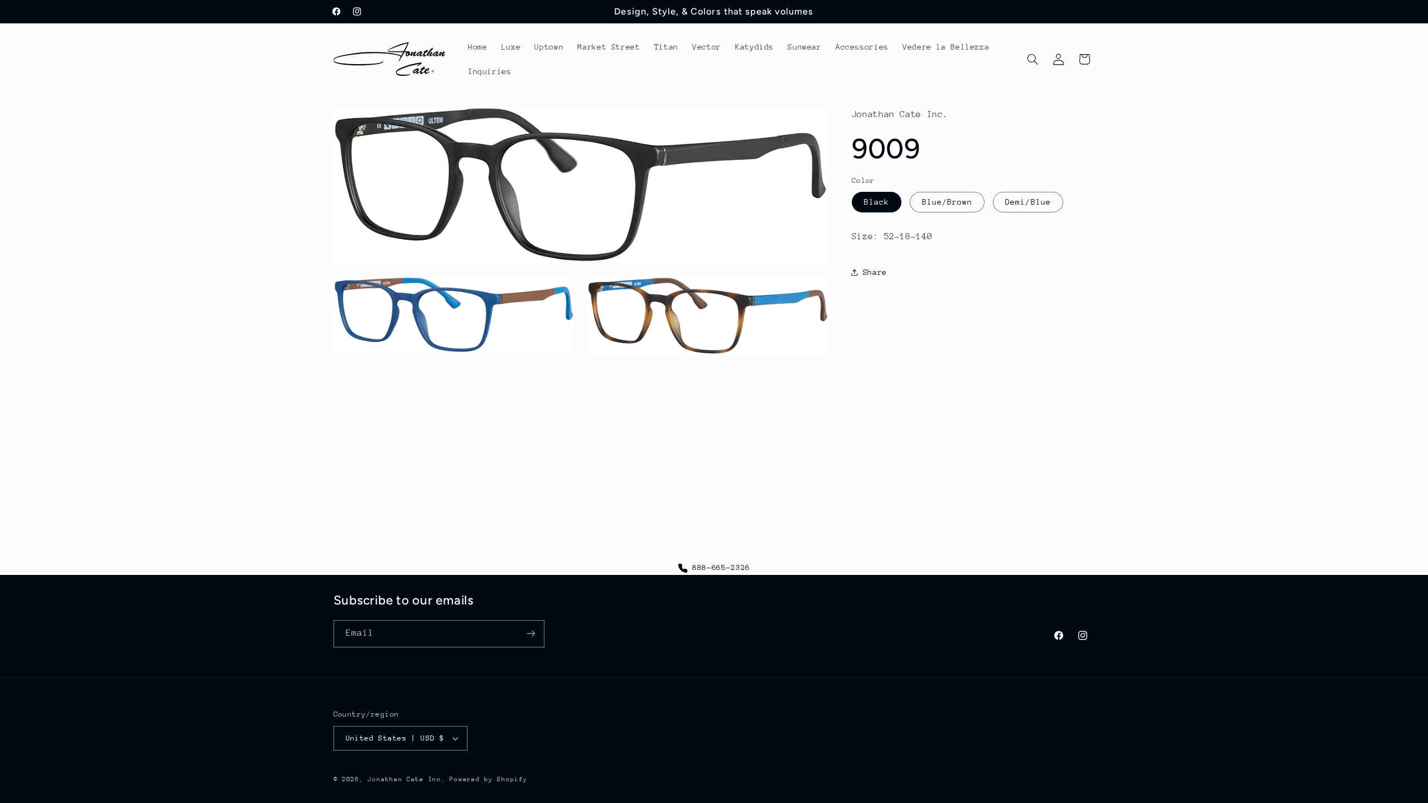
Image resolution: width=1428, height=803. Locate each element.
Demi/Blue (1027, 201)
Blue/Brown (947, 201)
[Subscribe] (530, 633)
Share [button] (875, 272)
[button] (1032, 59)
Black (876, 201)
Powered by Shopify (488, 779)
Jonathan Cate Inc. (406, 779)
